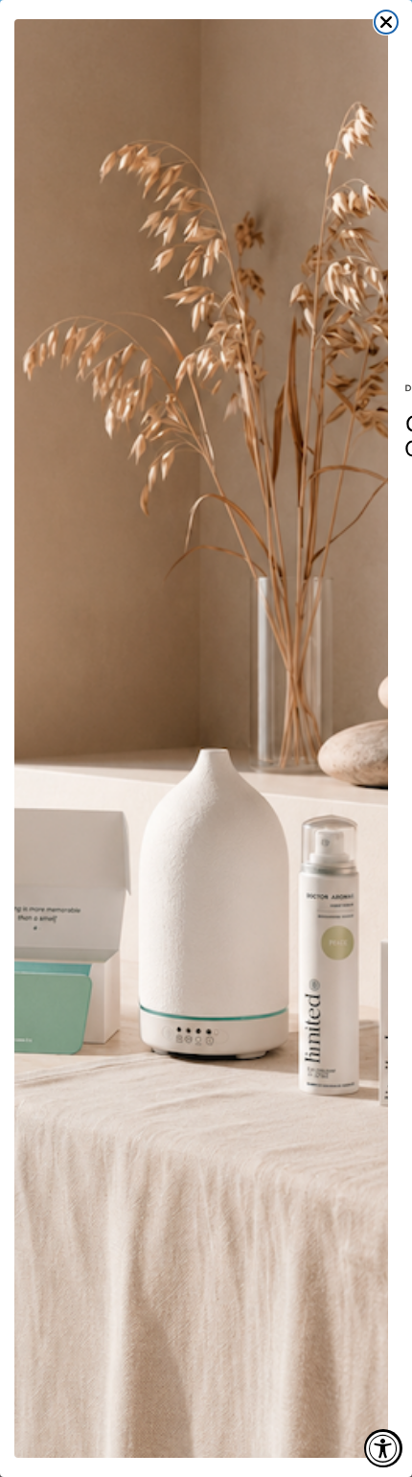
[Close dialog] (386, 22)
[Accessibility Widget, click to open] (383, 1448)
